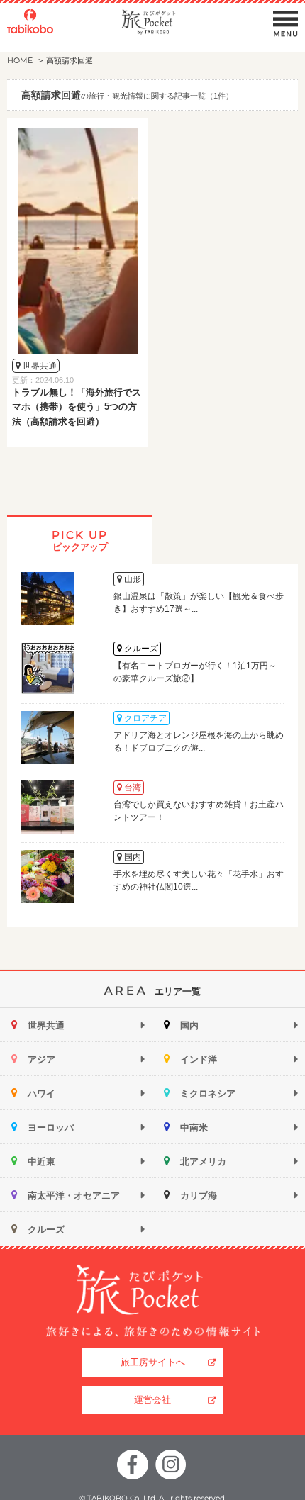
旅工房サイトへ (153, 1362)
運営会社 (152, 1399)
